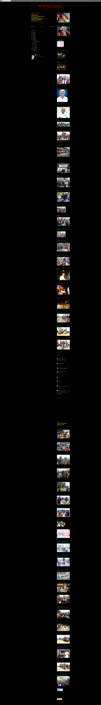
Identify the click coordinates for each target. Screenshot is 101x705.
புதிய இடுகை (33, 26)
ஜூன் (34, 43)
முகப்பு (42, 26)
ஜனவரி (34, 48)
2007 (33, 50)
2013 (33, 34)
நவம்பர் (34, 40)
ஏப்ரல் (34, 44)
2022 (33, 31)
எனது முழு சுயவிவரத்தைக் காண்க (40, 56)
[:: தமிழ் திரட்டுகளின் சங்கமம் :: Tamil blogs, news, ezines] (63, 360)
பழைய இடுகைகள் (52, 26)
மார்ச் (34, 45)
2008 (33, 49)
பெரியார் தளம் (50, 6)
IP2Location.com (63, 692)
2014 (33, 33)
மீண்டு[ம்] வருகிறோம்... (36, 41)
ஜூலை (34, 42)
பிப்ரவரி (34, 47)
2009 (33, 39)
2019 (33, 32)
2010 (33, 38)
